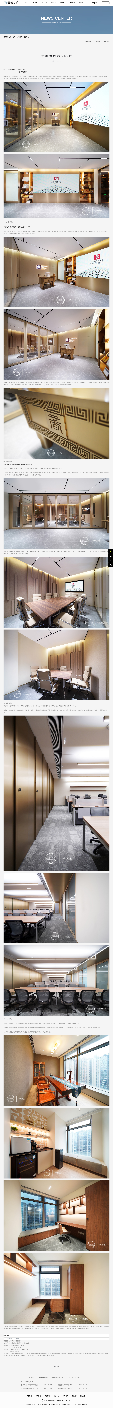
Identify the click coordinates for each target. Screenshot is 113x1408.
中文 (93, 2)
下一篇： (74, 1378)
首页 (26, 3)
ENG (96, 2)
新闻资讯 (19, 37)
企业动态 (26, 37)
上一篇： (46, 1378)
